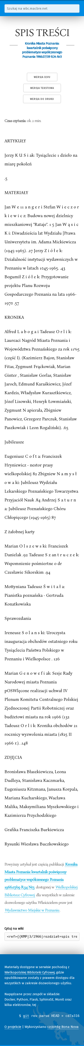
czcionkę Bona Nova (63, 1027)
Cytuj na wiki (14, 928)
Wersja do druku (42, 99)
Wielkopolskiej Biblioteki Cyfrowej (29, 972)
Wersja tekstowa (42, 88)
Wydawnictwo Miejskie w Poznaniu (32, 909)
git (26, 1016)
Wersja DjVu (42, 77)
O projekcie (12, 1027)
